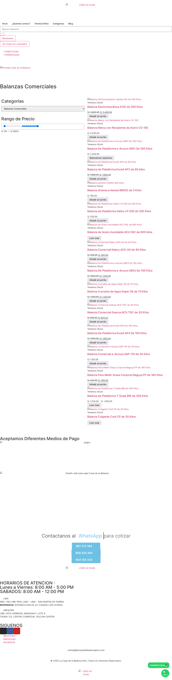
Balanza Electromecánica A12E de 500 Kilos (115, 106)
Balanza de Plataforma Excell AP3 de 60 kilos (116, 169)
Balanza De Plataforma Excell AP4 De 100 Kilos (117, 333)
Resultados (7, 38)
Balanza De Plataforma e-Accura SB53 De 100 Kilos (120, 270)
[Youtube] (16, 631)
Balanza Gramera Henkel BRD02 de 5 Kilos (114, 190)
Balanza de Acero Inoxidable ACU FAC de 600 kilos (119, 232)
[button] (86, 71)
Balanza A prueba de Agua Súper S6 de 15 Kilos (117, 291)
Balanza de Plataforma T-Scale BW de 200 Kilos (117, 395)
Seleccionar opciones (100, 158)
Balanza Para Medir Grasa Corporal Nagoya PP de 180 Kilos (125, 375)
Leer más (94, 238)
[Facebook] (10, 631)
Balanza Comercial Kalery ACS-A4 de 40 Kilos (116, 249)
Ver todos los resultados (14, 44)
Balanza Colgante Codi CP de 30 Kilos (111, 416)
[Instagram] (3, 631)
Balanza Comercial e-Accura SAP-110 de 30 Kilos (118, 354)
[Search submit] (2, 34)
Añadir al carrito (97, 116)
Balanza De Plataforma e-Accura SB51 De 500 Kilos (119, 148)
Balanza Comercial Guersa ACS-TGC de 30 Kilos (118, 312)
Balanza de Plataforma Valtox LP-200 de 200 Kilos (119, 211)
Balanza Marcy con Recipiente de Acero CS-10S (117, 127)
